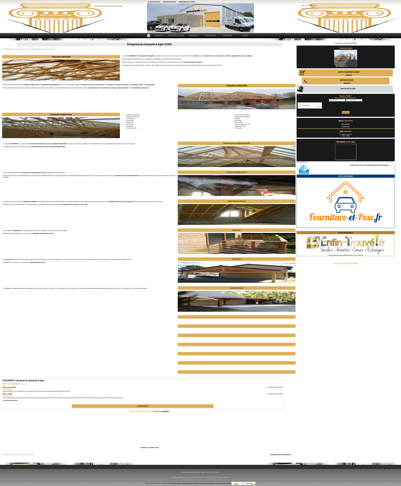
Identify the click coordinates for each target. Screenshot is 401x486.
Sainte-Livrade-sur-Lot (198, 65)
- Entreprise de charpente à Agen (149, 447)
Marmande (170, 65)
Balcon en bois (236, 230)
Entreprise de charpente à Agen (45, 49)
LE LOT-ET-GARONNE (161, 411)
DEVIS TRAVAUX (193, 35)
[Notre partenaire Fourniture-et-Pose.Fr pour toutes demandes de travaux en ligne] (346, 227)
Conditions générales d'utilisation (190, 483)
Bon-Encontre (210, 65)
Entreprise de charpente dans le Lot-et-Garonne (21, 49)
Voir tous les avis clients (10, 400)
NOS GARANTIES (227, 35)
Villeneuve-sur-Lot (161, 65)
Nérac (189, 65)
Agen (153, 65)
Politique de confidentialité (207, 483)
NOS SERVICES (159, 35)
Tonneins (184, 65)
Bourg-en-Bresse (302, 162)
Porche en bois (236, 259)
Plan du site (218, 483)
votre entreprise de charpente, (145, 56)
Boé (216, 65)
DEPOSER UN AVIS (142, 406)
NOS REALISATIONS (210, 35)
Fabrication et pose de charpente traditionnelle (236, 143)
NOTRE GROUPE (226, 483)
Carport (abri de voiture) (236, 288)
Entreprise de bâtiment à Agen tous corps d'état (200, 472)
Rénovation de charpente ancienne (237, 172)
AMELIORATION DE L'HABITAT (176, 35)
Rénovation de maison (169, 2)
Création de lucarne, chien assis (236, 201)
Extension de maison (154, 2)
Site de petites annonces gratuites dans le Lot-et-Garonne (345, 255)
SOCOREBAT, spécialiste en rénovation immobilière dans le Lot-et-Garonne (200, 477)
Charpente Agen (345, 48)
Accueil (4, 49)
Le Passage (177, 65)
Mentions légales (176, 483)
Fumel (219, 65)
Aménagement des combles (187, 2)
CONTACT (245, 35)
